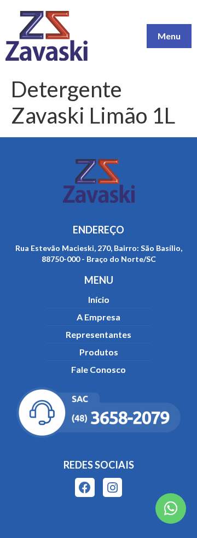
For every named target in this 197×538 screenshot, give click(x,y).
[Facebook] (84, 487)
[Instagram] (112, 487)
